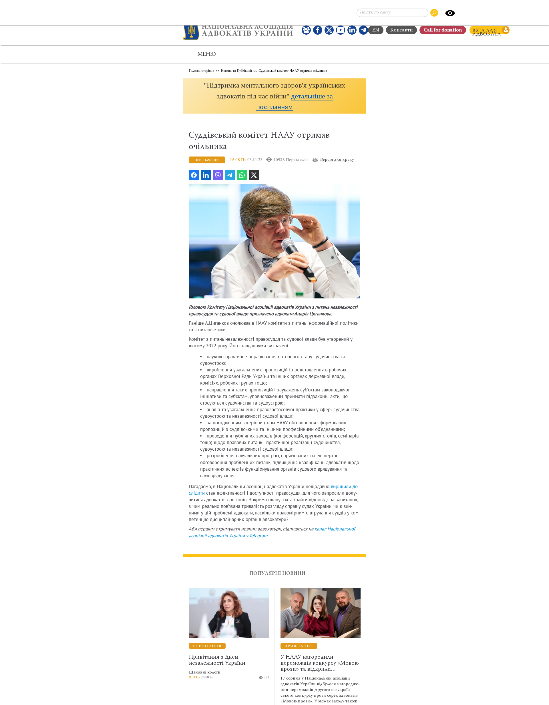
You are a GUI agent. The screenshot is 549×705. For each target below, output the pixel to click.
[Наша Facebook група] (306, 30)
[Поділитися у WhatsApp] (242, 175)
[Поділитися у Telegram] (230, 175)
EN (375, 30)
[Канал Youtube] (340, 30)
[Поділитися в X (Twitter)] (254, 175)
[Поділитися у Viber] (218, 175)
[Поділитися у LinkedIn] (206, 175)
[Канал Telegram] (363, 30)
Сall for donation (443, 30)
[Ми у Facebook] (317, 30)
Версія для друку (337, 160)
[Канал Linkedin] (352, 30)
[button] (274, 96)
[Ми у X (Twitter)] (329, 30)
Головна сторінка (201, 71)
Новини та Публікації (236, 71)
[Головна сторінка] (238, 30)
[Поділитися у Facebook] (194, 175)
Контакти (401, 30)
